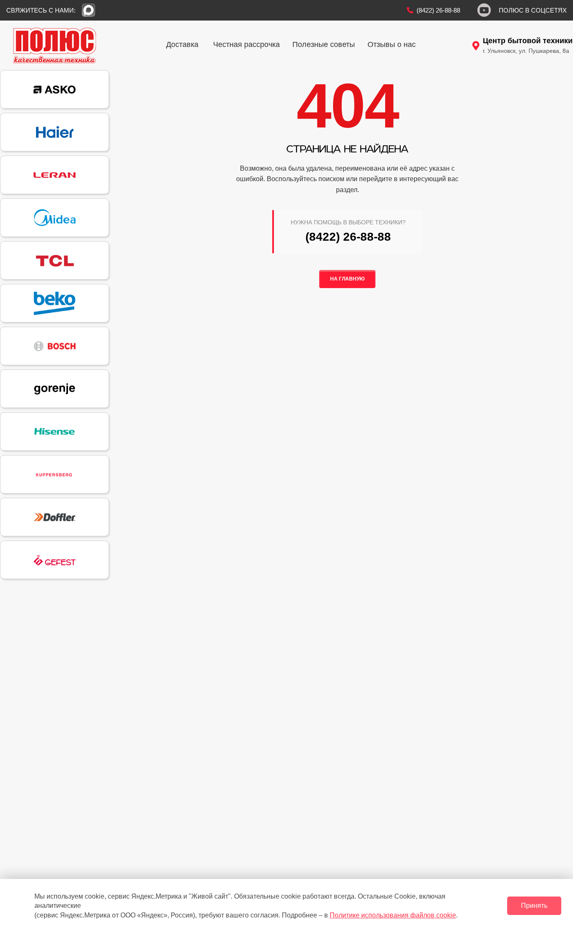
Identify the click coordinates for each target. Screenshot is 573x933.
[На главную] (54, 45)
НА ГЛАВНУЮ (347, 279)
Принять (534, 905)
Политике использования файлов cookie (393, 915)
